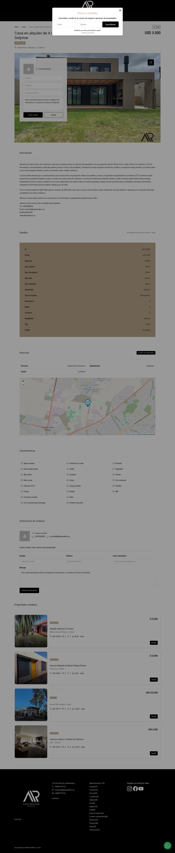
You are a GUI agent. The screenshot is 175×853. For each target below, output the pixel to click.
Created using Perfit (87, 33)
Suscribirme (110, 24)
